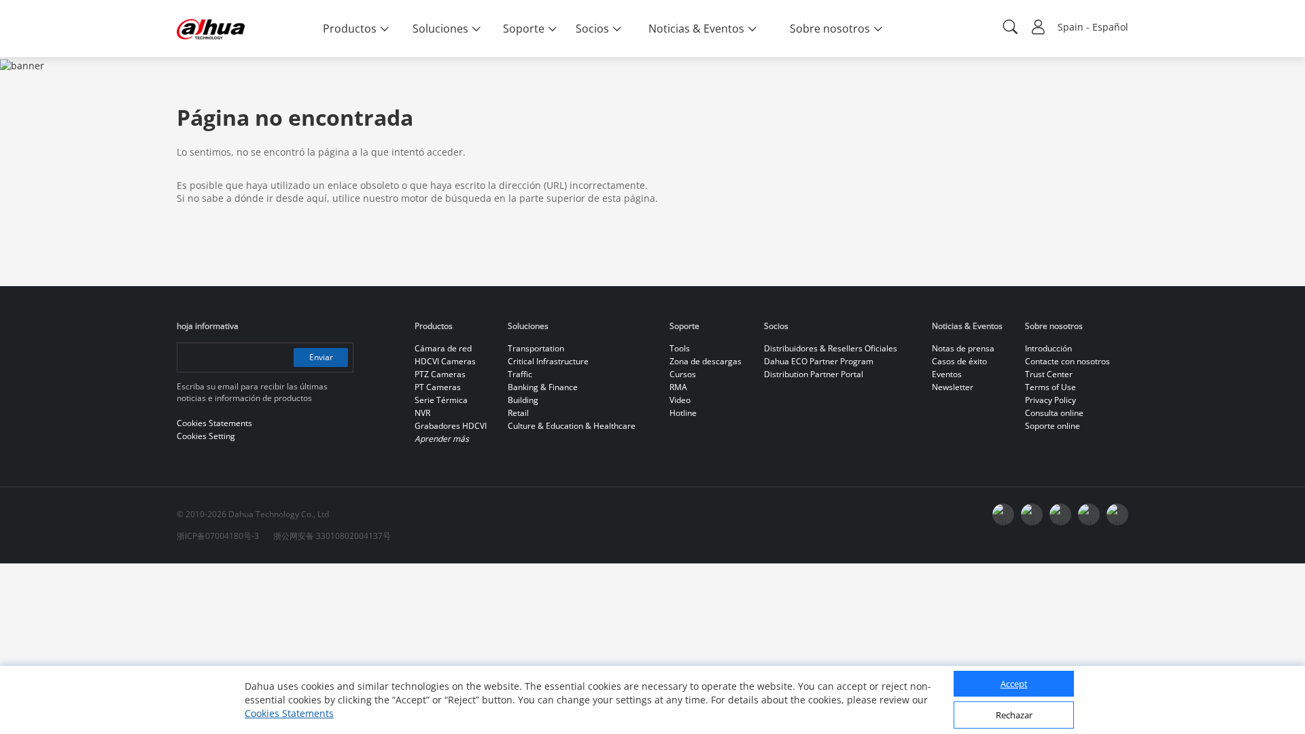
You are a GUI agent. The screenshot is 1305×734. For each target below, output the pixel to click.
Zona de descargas (705, 361)
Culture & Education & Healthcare (572, 426)
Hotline (683, 413)
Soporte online (1052, 426)
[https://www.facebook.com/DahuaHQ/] (1003, 514)
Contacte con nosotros (1067, 361)
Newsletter (952, 387)
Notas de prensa (963, 348)
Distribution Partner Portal (813, 374)
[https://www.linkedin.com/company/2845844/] (1060, 514)
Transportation (536, 348)
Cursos (682, 374)
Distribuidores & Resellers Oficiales (830, 348)
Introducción (1048, 348)
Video (680, 400)
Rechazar (1014, 716)
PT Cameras (438, 387)
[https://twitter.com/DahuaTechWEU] (1117, 514)
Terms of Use (1050, 387)
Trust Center (1049, 374)
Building (523, 400)
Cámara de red (443, 348)
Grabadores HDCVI (451, 426)
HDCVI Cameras (445, 361)
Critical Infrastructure (548, 361)
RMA (678, 387)
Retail (518, 413)
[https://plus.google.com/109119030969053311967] (1089, 514)
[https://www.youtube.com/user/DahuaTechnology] (1032, 514)
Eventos (947, 374)
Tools (679, 348)
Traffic (520, 374)
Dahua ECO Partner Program (818, 361)
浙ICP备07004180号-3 (218, 536)
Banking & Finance (543, 387)
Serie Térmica (441, 400)
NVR (422, 413)
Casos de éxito (959, 361)
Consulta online (1054, 413)
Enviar (321, 357)
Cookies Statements (289, 713)
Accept (1014, 684)
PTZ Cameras (440, 374)
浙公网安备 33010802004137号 (332, 536)
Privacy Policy (1050, 400)
